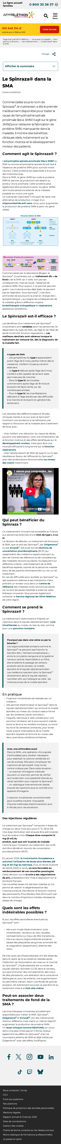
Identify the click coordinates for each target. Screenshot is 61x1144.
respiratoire (45, 305)
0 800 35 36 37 (41, 4)
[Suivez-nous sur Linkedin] (51, 1059)
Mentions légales (11, 1112)
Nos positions (10, 1103)
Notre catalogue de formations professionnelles (27, 1134)
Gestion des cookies (13, 1126)
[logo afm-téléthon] (18, 18)
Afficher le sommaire (19, 66)
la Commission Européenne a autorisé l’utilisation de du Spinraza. (28, 861)
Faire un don (49, 29)
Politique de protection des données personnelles (28, 1108)
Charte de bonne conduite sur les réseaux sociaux (28, 1130)
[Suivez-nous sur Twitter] (18, 1059)
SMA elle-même (34, 988)
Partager (45, 54)
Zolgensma (50, 544)
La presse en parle (12, 1139)
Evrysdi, (25, 1017)
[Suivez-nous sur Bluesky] (40, 1074)
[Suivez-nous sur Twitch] (29, 1074)
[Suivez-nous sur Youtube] (40, 1058)
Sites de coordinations (14, 1121)
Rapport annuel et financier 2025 (20, 1117)
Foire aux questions (13, 1099)
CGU (5, 1095)
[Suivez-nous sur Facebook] (8, 1059)
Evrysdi (14, 547)
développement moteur (16, 443)
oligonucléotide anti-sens (17, 203)
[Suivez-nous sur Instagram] (29, 1059)
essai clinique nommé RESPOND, (25, 1027)
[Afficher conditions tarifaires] (56, 4)
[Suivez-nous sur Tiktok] (20, 1074)
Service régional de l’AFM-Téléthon (36, 596)
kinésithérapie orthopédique (18, 305)
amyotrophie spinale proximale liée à (29, 161)
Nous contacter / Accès (15, 1090)
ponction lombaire (23, 628)
